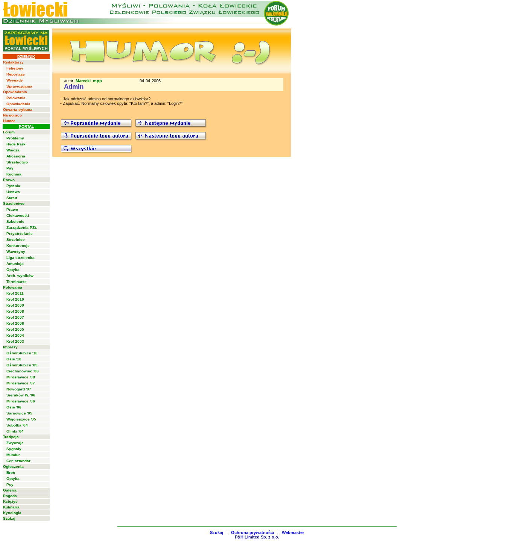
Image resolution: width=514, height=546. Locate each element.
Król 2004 (15, 335)
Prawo (9, 180)
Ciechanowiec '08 (22, 371)
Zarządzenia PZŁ (21, 227)
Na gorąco (12, 115)
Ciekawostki (17, 215)
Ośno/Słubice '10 (22, 353)
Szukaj (9, 518)
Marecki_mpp (89, 81)
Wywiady (14, 80)
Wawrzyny (15, 252)
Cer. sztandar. (18, 461)
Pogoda (10, 496)
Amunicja (15, 264)
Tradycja (11, 437)
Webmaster (293, 532)
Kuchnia (13, 174)
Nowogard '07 (18, 389)
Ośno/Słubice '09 (22, 365)
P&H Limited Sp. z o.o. (257, 537)
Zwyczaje (15, 443)
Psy (10, 168)
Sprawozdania (19, 86)
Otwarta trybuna (17, 109)
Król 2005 (15, 329)
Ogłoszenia (13, 466)
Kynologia (12, 513)
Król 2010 (15, 299)
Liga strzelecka (20, 258)
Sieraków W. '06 (20, 395)
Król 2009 (15, 305)
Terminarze (16, 282)
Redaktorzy (13, 62)
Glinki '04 (15, 431)
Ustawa (13, 192)
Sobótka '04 (17, 425)
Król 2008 (15, 311)
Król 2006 (15, 323)
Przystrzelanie (19, 233)
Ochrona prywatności (252, 532)
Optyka (13, 270)
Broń (10, 472)
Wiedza (13, 150)
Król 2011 (15, 293)
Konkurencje (18, 246)
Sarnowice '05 (19, 413)
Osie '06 (13, 407)
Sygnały (13, 449)
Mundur (13, 455)
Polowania (16, 98)
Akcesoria (15, 156)
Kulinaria (11, 507)
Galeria (10, 490)
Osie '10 (13, 359)
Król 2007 (15, 317)
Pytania (13, 186)
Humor (9, 121)
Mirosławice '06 (20, 401)
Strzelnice (15, 239)
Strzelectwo (17, 162)
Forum (9, 132)
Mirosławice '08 (20, 377)
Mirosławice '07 (20, 383)
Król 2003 (15, 341)
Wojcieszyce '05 (21, 419)
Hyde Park (16, 144)
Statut (11, 198)
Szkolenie (15, 221)
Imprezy (10, 347)
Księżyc (10, 501)
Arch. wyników (19, 276)
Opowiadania (15, 92)
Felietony (14, 68)
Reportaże (15, 74)
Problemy (15, 138)
